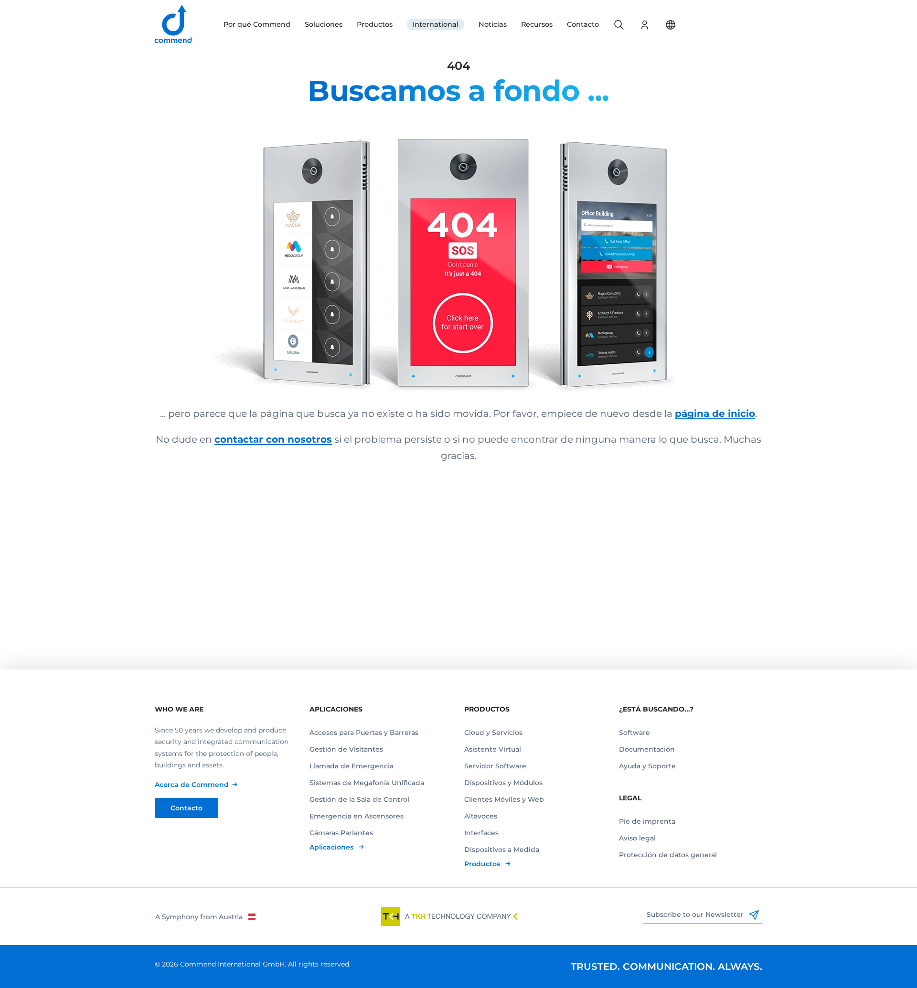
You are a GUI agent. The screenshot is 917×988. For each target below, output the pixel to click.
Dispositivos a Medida (501, 849)
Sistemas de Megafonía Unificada (366, 782)
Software (634, 732)
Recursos (537, 24)
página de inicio (715, 413)
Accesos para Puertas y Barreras (363, 732)
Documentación (647, 749)
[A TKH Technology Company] (449, 916)
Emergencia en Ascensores (356, 816)
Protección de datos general (668, 854)
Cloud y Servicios (493, 732)
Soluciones (323, 24)
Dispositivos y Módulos (503, 782)
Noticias (493, 24)
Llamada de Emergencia (351, 766)
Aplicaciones (332, 847)
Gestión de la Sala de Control (359, 799)
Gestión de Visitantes (346, 749)
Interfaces (481, 833)
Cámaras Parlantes (341, 833)
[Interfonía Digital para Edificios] (458, 250)
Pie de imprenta (647, 821)
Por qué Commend (257, 24)
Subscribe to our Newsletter (696, 914)
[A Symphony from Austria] (205, 916)
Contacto (583, 24)
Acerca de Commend (192, 784)
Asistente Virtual (492, 749)
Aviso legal (637, 838)
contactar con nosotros (273, 439)
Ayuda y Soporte (647, 766)
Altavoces (480, 816)
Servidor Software (495, 766)
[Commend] (174, 24)
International (435, 24)
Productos (375, 24)
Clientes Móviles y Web (504, 799)
